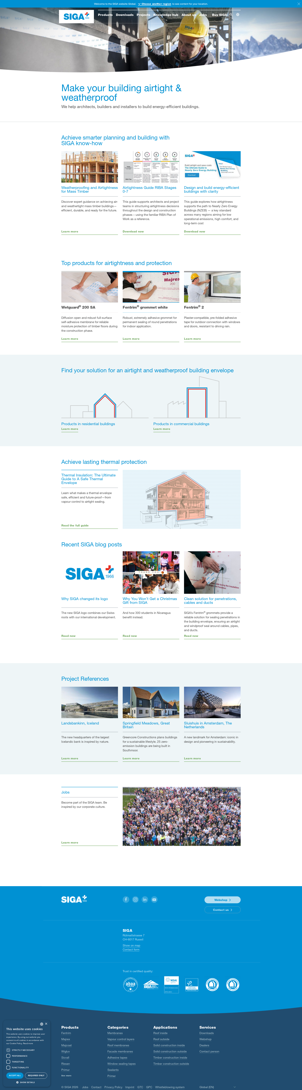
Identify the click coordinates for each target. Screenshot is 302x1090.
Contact (96, 1087)
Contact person (209, 1051)
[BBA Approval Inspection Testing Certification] (151, 985)
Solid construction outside (170, 1051)
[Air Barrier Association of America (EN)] (130, 985)
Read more (28, 1043)
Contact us (221, 909)
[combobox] (41, 1024)
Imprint (129, 1087)
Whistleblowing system (170, 1087)
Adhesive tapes (117, 1057)
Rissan (65, 1063)
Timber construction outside (171, 1063)
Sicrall (65, 1057)
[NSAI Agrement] (171, 985)
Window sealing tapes (121, 1063)
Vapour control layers (120, 1039)
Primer (111, 1076)
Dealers (204, 1045)
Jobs (85, 1087)
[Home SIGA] (76, 16)
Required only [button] (36, 1075)
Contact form (131, 949)
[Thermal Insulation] (182, 499)
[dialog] (26, 1053)
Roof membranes (118, 1045)
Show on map (131, 945)
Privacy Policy (113, 1087)
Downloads (206, 1033)
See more (66, 1075)
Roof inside (160, 1033)
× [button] (46, 1024)
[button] (126, 899)
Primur (65, 1069)
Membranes (115, 1033)
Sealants (113, 1069)
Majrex (65, 1039)
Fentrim (66, 1033)
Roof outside (161, 1039)
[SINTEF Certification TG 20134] (233, 985)
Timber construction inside (170, 1057)
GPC (149, 1087)
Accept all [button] (15, 1075)
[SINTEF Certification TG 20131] (212, 985)
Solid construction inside (169, 1045)
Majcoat (66, 1045)
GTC (140, 1087)
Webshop (220, 899)
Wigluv (65, 1051)
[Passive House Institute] (192, 985)
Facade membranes (120, 1051)
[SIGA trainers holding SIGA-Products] (182, 816)
